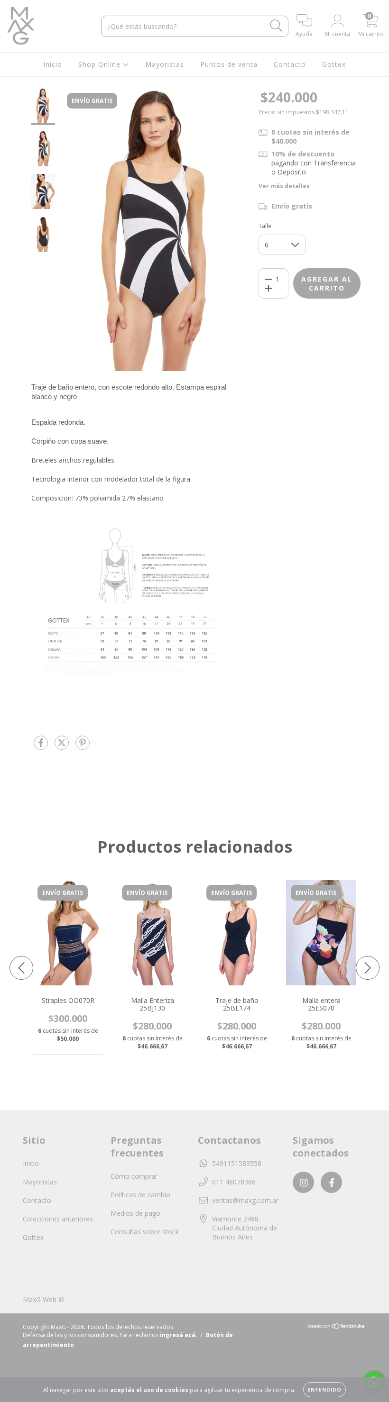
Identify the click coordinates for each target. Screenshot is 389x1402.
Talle (265, 226)
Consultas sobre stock (145, 1231)
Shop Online (100, 64)
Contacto (290, 64)
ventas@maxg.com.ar (245, 1200)
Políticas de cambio (140, 1194)
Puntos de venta (229, 64)
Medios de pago (135, 1213)
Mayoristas (164, 64)
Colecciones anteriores (58, 1218)
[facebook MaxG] (331, 1182)
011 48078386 (234, 1181)
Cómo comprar (134, 1176)
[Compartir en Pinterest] (82, 746)
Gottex (334, 64)
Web (49, 1299)
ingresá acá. (178, 1335)
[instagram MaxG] (303, 1182)
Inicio (52, 64)
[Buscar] (276, 26)
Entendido (324, 1389)
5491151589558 (236, 1163)
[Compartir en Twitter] (63, 746)
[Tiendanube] (336, 1327)
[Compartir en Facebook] (42, 746)
